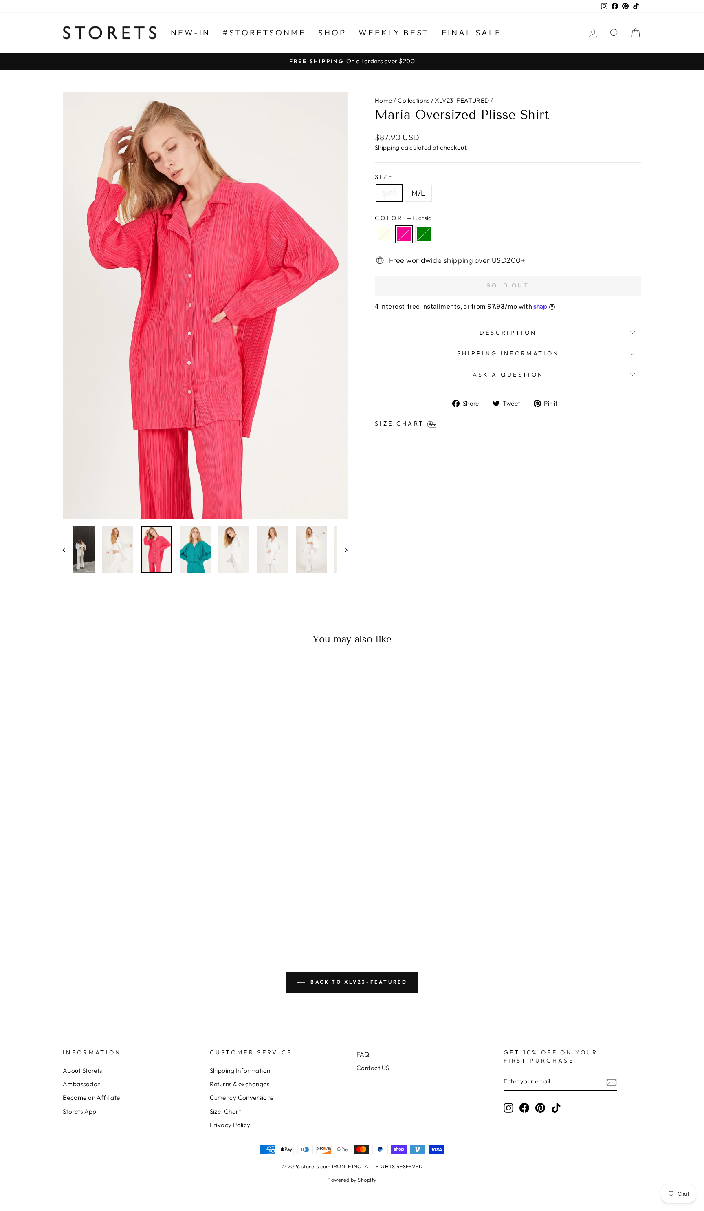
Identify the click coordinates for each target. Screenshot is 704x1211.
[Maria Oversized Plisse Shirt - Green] (143, 903)
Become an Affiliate (91, 1097)
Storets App (80, 1111)
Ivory (384, 234)
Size (384, 177)
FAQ (362, 1054)
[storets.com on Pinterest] (540, 1108)
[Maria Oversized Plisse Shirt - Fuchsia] (132, 903)
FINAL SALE (472, 32)
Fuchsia (404, 234)
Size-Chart (225, 1111)
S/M (389, 193)
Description (508, 332)
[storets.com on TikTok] (556, 1108)
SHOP (332, 32)
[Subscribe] (611, 1081)
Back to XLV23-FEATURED (357, 982)
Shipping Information (240, 1070)
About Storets (82, 1070)
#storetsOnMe (264, 32)
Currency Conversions (241, 1097)
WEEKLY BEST (394, 32)
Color (403, 218)
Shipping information (508, 353)
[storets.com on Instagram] (508, 1108)
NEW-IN (190, 32)
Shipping (387, 147)
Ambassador (81, 1084)
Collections (413, 100)
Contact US (372, 1068)
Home (383, 100)
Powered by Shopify (352, 1179)
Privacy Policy (230, 1125)
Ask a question (508, 374)
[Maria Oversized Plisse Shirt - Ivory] (121, 903)
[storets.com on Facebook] (524, 1108)
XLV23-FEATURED (462, 100)
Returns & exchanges (240, 1084)
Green (424, 234)
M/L (418, 193)
